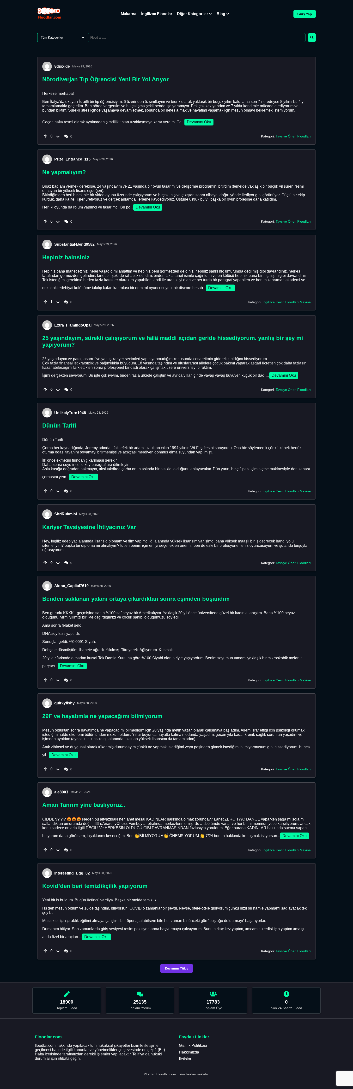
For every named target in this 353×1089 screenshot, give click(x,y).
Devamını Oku (199, 122)
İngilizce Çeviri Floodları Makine (286, 302)
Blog (221, 14)
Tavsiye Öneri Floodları (293, 136)
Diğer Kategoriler (192, 14)
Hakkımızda (189, 1052)
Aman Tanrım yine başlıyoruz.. (83, 805)
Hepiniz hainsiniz (66, 257)
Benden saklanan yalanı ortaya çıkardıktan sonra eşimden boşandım (136, 598)
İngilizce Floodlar (156, 14)
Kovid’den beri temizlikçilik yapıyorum (94, 886)
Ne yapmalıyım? (64, 172)
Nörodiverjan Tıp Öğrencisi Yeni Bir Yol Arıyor (105, 79)
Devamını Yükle (176, 968)
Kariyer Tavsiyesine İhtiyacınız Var (89, 527)
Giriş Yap (304, 14)
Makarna (128, 14)
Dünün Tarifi (59, 425)
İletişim (185, 1059)
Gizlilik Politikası (193, 1045)
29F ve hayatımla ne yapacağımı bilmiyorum (102, 716)
